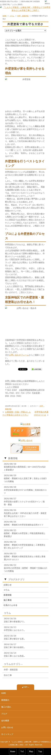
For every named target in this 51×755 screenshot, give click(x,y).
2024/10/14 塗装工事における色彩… (14, 654)
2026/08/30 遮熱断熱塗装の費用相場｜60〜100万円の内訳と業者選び (25, 467)
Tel (22, 751)
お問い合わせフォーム (19, 355)
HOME (5, 16)
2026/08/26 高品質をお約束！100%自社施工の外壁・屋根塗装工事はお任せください (25, 513)
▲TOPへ (25, 687)
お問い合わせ (7, 727)
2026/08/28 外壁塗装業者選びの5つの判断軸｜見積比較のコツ (25, 490)
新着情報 (8, 595)
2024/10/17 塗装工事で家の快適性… (14, 646)
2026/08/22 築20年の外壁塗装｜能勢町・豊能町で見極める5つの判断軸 (25, 568)
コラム (12, 16)
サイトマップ (7, 734)
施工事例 (8, 600)
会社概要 (5, 720)
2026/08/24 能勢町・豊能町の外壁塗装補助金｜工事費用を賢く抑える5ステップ (24, 545)
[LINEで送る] (36, 369)
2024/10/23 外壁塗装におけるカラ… (14, 628)
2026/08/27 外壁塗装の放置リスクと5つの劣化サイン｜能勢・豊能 (24, 501)
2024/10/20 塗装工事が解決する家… (14, 637)
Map (31, 751)
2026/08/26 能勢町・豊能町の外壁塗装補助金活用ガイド (23, 523)
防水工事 (8, 675)
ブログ (4, 714)
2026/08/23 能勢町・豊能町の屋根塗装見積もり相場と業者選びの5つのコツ (24, 556)
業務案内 (5, 700)
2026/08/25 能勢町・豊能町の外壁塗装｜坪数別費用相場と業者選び (24, 533)
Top (40, 751)
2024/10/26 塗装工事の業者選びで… (14, 620)
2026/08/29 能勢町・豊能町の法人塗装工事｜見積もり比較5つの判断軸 (25, 478)
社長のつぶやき (10, 605)
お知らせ (8, 585)
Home (12, 751)
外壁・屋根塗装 (23, 16)
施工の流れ (6, 707)
